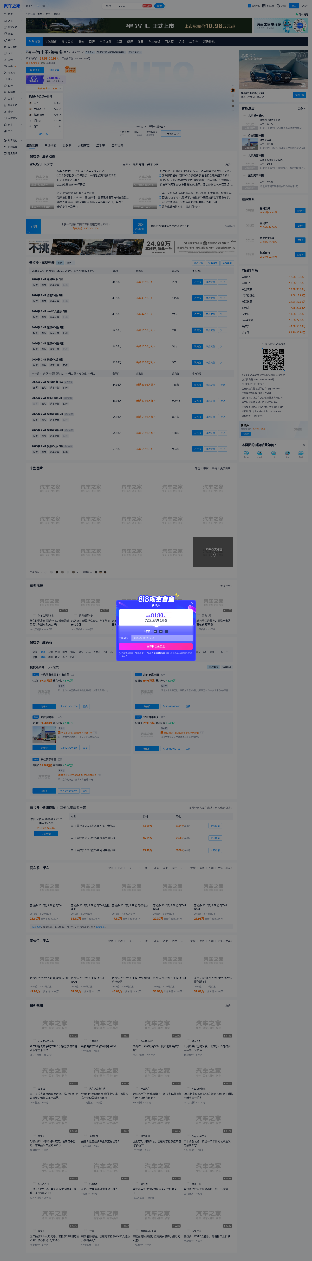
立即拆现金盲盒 (156, 646)
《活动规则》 (139, 653)
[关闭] (192, 603)
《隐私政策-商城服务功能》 (158, 653)
